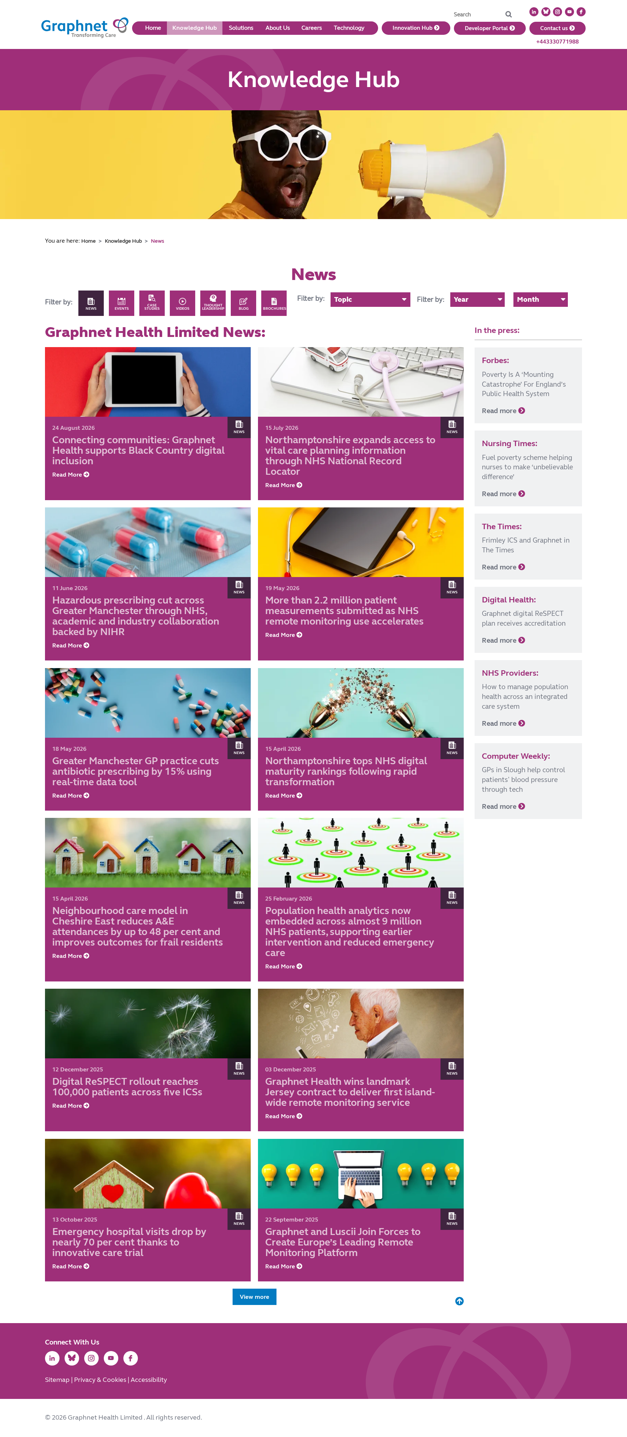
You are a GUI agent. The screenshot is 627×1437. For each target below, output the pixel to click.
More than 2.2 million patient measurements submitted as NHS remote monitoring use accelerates (344, 611)
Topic (343, 299)
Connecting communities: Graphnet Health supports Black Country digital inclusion (138, 450)
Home (153, 27)
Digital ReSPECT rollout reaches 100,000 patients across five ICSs (127, 1087)
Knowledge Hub (194, 27)
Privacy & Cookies (101, 1380)
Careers (312, 27)
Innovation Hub (413, 28)
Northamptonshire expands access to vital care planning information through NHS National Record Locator (350, 456)
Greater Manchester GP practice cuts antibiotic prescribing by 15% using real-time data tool (135, 771)
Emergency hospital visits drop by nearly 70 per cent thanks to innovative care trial (129, 1242)
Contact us (554, 28)
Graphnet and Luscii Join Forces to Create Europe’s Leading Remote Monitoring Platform (343, 1242)
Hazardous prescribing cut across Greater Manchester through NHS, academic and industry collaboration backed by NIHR (135, 616)
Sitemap (58, 1380)
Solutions (241, 27)
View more (254, 1296)
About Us (278, 27)
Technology (349, 27)
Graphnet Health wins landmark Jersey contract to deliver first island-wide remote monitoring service (350, 1092)
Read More (67, 474)
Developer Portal (487, 28)
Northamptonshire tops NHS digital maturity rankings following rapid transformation (346, 771)
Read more (500, 411)
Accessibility (149, 1380)
